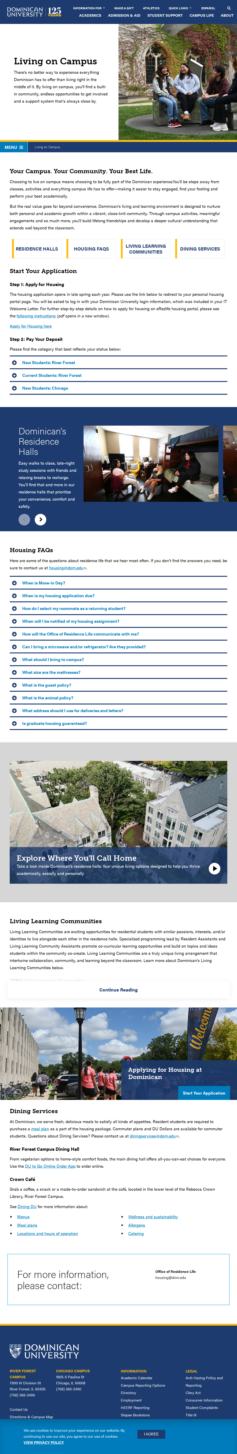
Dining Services (200, 248)
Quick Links (178, 8)
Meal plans (27, 1225)
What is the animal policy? (47, 698)
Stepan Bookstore (135, 1415)
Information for (87, 8)
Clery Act (193, 1392)
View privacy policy (44, 1442)
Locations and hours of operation (47, 1233)
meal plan (40, 1128)
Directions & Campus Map (31, 1416)
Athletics (151, 8)
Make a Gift (124, 8)
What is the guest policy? (46, 685)
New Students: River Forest (48, 362)
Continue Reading (118, 989)
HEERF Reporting (135, 1407)
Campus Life (202, 15)
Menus (23, 1216)
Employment (131, 1400)
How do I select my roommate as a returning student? (73, 608)
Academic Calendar (137, 1377)
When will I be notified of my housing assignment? (70, 621)
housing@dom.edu (66, 568)
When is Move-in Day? (43, 583)
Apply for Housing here (31, 326)
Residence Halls (37, 248)
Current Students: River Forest (51, 375)
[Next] (40, 519)
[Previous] (24, 519)
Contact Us (19, 1409)
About (227, 15)
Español (208, 8)
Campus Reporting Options (143, 1385)
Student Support (165, 15)
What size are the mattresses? (50, 672)
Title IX (191, 1415)
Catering (136, 1233)
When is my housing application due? (57, 595)
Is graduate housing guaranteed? (54, 723)
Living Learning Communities (146, 248)
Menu (11, 147)
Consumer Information (204, 1400)
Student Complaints (202, 1407)
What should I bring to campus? (52, 659)
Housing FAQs (91, 248)
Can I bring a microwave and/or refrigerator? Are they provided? (83, 646)
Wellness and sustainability (153, 1216)
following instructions (36, 316)
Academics (90, 15)
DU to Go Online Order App (50, 1166)
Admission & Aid (124, 15)
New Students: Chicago (44, 388)
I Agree (151, 1434)
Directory (128, 1392)
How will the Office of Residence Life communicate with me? (80, 634)
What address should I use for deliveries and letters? (72, 710)
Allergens (136, 1225)
